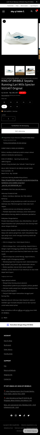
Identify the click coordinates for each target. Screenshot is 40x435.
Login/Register (34, 5)
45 (18, 107)
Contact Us (7, 379)
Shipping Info (8, 375)
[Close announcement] (36, 2)
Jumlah (3, 115)
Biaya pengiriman (5, 95)
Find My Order (8, 354)
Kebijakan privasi (8, 428)
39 (12, 102)
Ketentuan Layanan (20, 428)
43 (4, 106)
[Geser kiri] (2, 71)
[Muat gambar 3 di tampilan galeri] (30, 70)
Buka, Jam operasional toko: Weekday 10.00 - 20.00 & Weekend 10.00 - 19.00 (20, 406)
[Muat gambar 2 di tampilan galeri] (20, 70)
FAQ (5, 366)
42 (31, 102)
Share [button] (5, 318)
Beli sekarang (20, 131)
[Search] (31, 11)
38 (5, 102)
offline (20, 310)
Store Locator (24, 5)
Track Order (10, 5)
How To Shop (8, 341)
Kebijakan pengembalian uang (29, 425)
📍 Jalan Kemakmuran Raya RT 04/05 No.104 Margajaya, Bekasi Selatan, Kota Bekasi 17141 (18, 399)
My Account (7, 345)
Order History (8, 349)
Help (17, 5)
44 (12, 107)
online (27, 310)
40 (18, 102)
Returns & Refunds (10, 370)
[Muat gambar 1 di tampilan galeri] (9, 70)
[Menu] (3, 11)
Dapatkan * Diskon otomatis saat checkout (19, 78)
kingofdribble (15, 425)
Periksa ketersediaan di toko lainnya (14, 143)
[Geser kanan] (38, 71)
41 (24, 102)
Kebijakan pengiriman (32, 428)
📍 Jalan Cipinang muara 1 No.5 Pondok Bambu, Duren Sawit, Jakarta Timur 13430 (19, 392)
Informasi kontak (21, 431)
